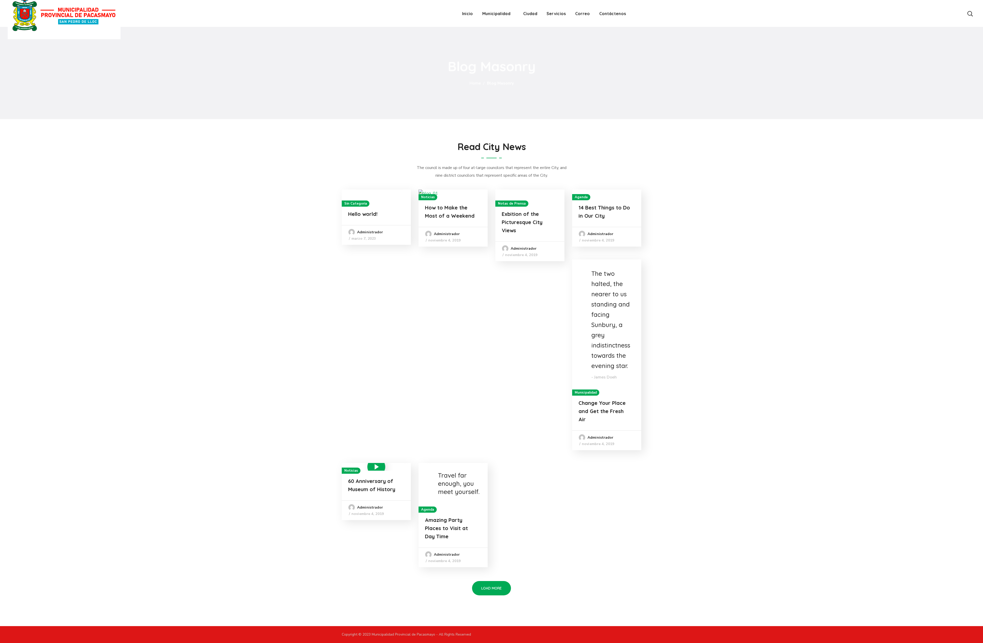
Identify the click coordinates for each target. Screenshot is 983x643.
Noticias (428, 197)
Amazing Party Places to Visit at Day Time (446, 528)
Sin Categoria (355, 203)
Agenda (581, 197)
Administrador (370, 232)
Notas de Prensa (512, 203)
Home (475, 83)
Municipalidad (586, 392)
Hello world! (363, 214)
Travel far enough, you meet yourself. (458, 483)
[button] (970, 13)
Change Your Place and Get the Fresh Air (602, 411)
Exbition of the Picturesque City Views (522, 222)
